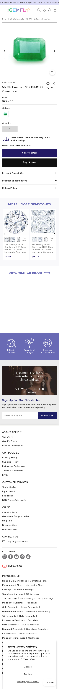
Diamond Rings (19, 580)
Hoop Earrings (45, 598)
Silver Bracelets (30, 624)
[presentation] (5, 234)
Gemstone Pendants (37, 611)
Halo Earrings (27, 598)
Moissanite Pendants (13, 620)
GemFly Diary (9, 441)
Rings (5, 580)
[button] (55, 10)
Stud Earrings (9, 598)
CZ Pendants (9, 615)
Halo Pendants (27, 615)
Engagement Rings (12, 585)
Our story (7, 436)
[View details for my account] (50, 12)
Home (4, 19)
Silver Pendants (29, 607)
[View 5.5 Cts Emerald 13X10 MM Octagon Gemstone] (16, 291)
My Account (8, 491)
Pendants (32, 602)
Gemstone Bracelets (37, 629)
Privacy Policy (9, 457)
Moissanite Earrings (13, 602)
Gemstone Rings (39, 580)
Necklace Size (10, 529)
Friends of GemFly (12, 445)
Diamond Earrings (24, 589)
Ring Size (7, 520)
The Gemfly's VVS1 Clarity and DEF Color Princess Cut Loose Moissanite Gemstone (43, 248)
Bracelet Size (9, 525)
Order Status (9, 486)
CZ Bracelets (9, 633)
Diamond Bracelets (12, 629)
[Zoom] (52, 72)
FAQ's (5, 474)
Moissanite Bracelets (13, 637)
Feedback (7, 495)
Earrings (6, 589)
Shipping (6, 146)
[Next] (54, 51)
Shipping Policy (10, 461)
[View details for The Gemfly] (18, 10)
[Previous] (4, 51)
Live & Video (15, 566)
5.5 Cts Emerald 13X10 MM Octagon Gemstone (16, 316)
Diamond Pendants (12, 611)
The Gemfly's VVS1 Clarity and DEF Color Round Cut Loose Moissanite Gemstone (16, 248)
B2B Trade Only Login (14, 500)
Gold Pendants (10, 607)
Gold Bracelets (10, 624)
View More (24, 239)
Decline (28, 674)
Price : (5, 97)
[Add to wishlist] (48, 83)
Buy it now (29, 162)
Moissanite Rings (35, 585)
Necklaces (33, 637)
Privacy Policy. (28, 659)
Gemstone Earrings (12, 593)
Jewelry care (9, 511)
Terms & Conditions (12, 470)
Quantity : (7, 123)
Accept (27, 666)
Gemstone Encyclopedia (15, 516)
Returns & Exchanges (13, 466)
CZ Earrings (32, 593)
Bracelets (33, 620)
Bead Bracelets (28, 633)
